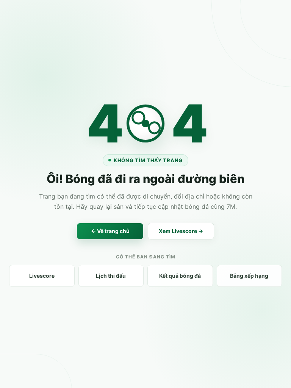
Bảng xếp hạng (249, 275)
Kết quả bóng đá (180, 275)
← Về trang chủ (110, 231)
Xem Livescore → (181, 231)
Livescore (42, 275)
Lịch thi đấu (111, 275)
